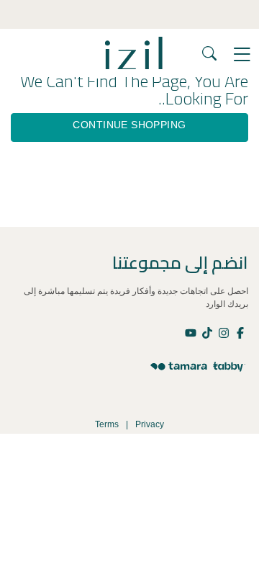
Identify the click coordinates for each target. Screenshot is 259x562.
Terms (107, 424)
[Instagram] (223, 332)
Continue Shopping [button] (129, 124)
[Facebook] (240, 332)
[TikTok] (207, 332)
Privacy (149, 424)
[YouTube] (192, 332)
